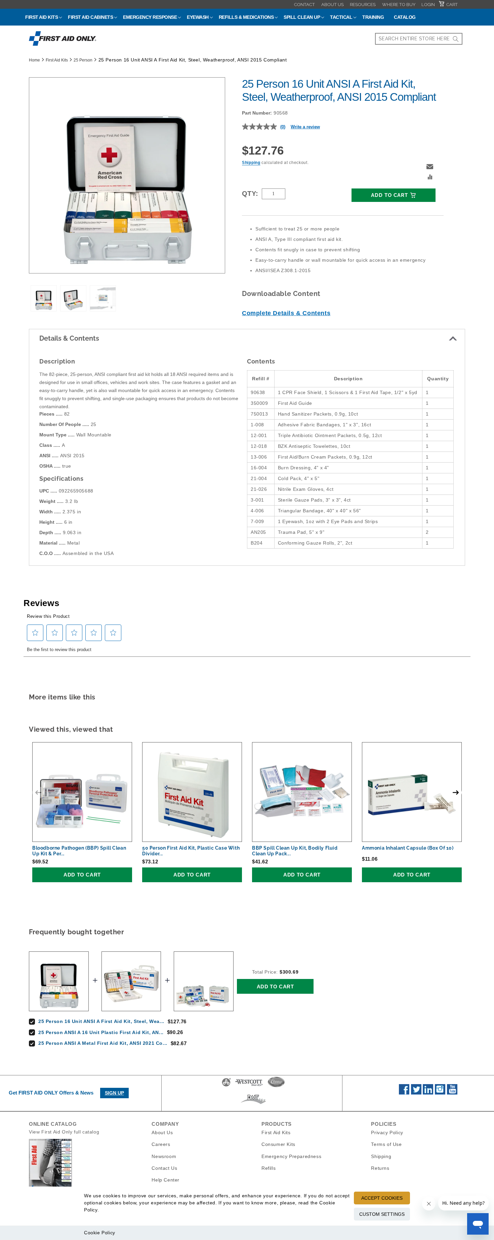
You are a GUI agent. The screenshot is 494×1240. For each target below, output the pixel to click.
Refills (268, 1167)
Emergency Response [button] (150, 17)
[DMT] (253, 1104)
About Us (332, 4)
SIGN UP (114, 1093)
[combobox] (418, 38)
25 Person (83, 60)
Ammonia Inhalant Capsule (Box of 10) (408, 848)
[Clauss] (276, 1086)
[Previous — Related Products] (38, 792)
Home (34, 60)
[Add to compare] (430, 177)
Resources (363, 4)
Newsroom (164, 1156)
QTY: (250, 193)
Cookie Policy (99, 1232)
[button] (429, 166)
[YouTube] (452, 1093)
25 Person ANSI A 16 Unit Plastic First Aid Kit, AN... (101, 1032)
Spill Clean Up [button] (302, 17)
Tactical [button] (341, 17)
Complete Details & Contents (286, 313)
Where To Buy (398, 4)
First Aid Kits (57, 60)
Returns (380, 1167)
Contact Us (164, 1167)
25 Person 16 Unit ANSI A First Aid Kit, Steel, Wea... (101, 1021)
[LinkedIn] (428, 1093)
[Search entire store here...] (455, 38)
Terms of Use (386, 1144)
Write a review (305, 126)
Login (428, 4)
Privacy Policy (387, 1132)
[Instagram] (440, 1093)
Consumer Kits (278, 1144)
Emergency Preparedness (291, 1156)
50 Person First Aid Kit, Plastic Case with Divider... (191, 850)
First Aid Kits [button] (41, 17)
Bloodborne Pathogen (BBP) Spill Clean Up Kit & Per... (79, 850)
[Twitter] (416, 1093)
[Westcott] (249, 1086)
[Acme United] (226, 1086)
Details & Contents (69, 338)
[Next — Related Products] (456, 792)
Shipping (251, 162)
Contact (304, 4)
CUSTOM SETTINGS (382, 1214)
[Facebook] (404, 1093)
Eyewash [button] (198, 17)
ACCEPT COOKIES (382, 1198)
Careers (161, 1144)
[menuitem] (304, 4)
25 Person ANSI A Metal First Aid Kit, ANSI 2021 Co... (102, 1043)
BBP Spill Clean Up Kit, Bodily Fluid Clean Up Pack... (295, 850)
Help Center (165, 1179)
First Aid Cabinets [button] (90, 17)
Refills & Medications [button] (246, 17)
